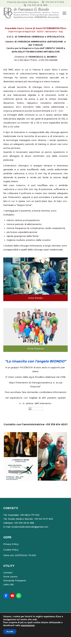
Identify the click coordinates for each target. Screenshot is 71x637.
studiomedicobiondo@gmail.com (29, 526)
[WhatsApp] (18, 595)
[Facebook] (6, 595)
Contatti (7, 572)
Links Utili (8, 584)
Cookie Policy (10, 549)
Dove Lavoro (10, 576)
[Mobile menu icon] (64, 13)
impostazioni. (28, 625)
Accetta (9, 631)
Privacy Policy (10, 544)
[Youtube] (12, 595)
